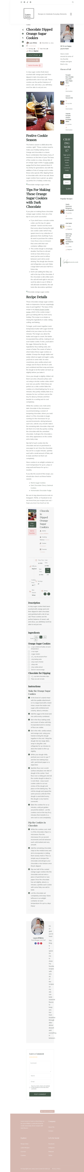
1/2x (36, 637)
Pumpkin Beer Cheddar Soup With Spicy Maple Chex (70, 79)
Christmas (33, 511)
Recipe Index (24, 1144)
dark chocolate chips (40, 676)
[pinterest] (23, 46)
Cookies (28, 24)
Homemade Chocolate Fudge (41, 490)
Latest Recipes (25, 1147)
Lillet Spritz (69, 223)
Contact (50, 1131)
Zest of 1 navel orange (37, 669)
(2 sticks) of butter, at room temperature (41, 648)
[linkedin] (23, 42)
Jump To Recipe (33, 55)
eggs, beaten (35, 654)
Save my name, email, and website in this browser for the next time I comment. (40, 1087)
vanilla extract (37, 667)
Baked (47, 540)
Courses (23, 1151)
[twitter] (23, 38)
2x (45, 637)
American (43, 546)
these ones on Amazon (43, 241)
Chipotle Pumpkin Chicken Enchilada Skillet (68, 117)
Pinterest (51, 1151)
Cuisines (23, 1155)
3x (36, 640)
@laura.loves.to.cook (71, 262)
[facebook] (23, 34)
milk (34, 664)
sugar (34, 651)
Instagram (51, 1147)
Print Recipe (31, 60)
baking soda (36, 659)
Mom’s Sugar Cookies (38, 483)
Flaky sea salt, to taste (37, 679)
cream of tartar (37, 662)
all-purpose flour (39, 657)
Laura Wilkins (33, 42)
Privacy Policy (56, 1168)
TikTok (50, 1155)
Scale (32, 638)
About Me (51, 1127)
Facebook (51, 1144)
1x (41, 637)
